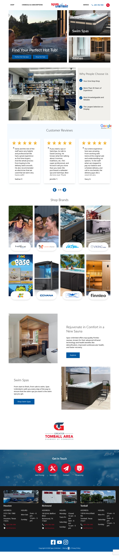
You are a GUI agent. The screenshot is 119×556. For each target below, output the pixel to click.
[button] (108, 5)
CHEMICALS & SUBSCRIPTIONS (32, 5)
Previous (55, 189)
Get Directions (11, 528)
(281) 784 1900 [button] (98, 5)
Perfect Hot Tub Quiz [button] (22, 57)
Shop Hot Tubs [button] (40, 57)
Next (64, 189)
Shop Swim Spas (24, 401)
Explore (73, 355)
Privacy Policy (75, 548)
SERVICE (86, 5)
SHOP (12, 5)
